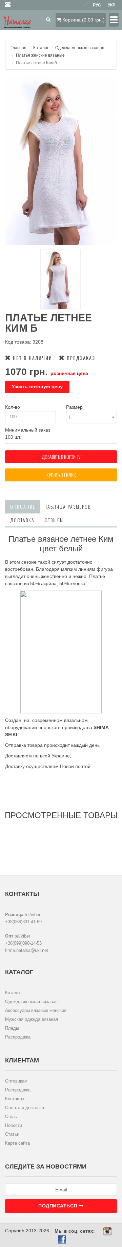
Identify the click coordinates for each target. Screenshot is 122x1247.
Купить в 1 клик (61, 474)
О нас (11, 1116)
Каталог (40, 47)
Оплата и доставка (24, 1107)
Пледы (12, 1028)
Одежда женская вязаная (79, 47)
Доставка (22, 519)
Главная (18, 47)
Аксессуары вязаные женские (35, 1010)
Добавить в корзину (61, 456)
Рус (97, 5)
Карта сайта (17, 1143)
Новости (13, 1125)
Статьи (12, 1134)
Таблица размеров (68, 506)
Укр (111, 5)
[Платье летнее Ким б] (61, 160)
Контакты (14, 1098)
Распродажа (17, 1037)
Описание (22, 506)
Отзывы (54, 519)
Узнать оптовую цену (37, 386)
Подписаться (58, 1205)
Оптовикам (16, 1081)
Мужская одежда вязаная (31, 1019)
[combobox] (91, 417)
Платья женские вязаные (40, 55)
